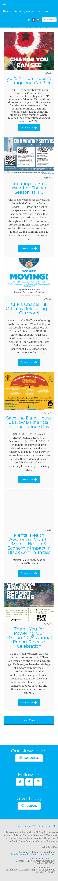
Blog (55, 826)
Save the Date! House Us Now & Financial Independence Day (29, 422)
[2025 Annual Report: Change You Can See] (29, 51)
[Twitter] (29, 20)
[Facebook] (34, 20)
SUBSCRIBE (31, 758)
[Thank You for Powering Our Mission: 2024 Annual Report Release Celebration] (29, 602)
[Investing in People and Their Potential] (27, 11)
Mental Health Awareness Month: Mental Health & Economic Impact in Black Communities (29, 544)
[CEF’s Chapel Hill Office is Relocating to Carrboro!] (29, 277)
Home (19, 826)
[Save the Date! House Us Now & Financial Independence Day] (29, 391)
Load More (29, 720)
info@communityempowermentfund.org (33, 854)
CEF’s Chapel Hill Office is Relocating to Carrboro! (29, 308)
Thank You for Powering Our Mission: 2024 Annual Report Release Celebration (29, 637)
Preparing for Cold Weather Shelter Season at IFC (29, 188)
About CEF (30, 826)
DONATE (32, 806)
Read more (27, 127)
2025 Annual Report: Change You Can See (29, 80)
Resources (44, 826)
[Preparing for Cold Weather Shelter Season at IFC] (29, 156)
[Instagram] (38, 20)
